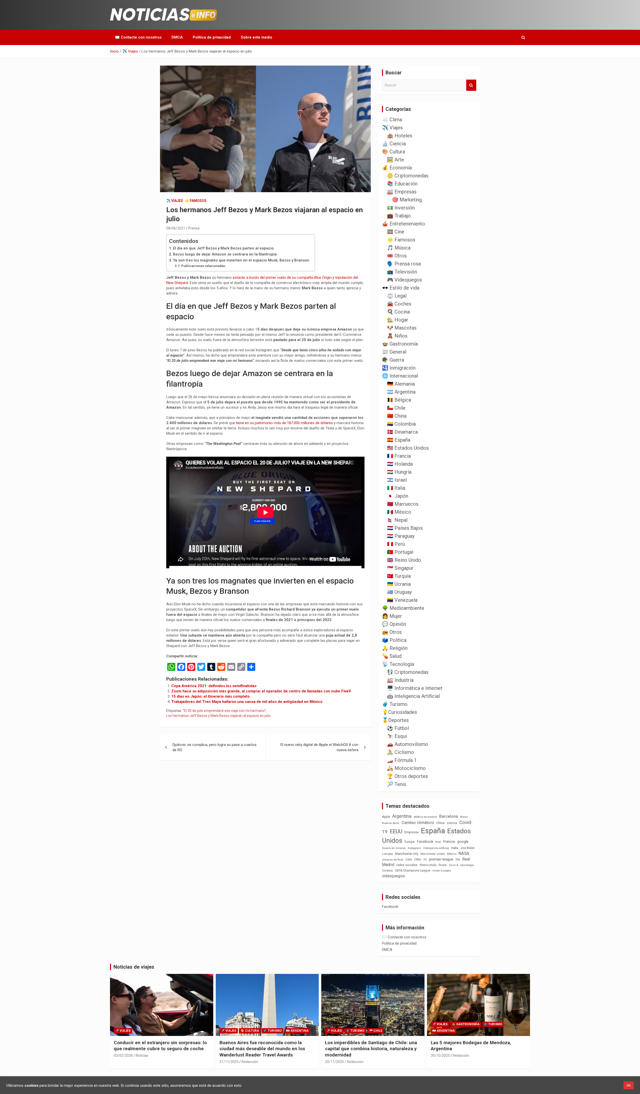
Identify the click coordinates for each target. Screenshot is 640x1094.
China (440, 823)
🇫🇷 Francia (399, 456)
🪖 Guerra (393, 360)
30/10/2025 (440, 1055)
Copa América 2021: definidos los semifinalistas (213, 686)
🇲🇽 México (399, 512)
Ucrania (387, 870)
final (438, 842)
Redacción (250, 1062)
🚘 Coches (399, 304)
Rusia (442, 865)
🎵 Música (398, 248)
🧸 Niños (397, 336)
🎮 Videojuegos (404, 280)
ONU (417, 859)
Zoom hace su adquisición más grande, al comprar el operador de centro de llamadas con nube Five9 (261, 691)
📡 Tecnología (398, 664)
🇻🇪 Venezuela (402, 600)
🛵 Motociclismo (406, 768)
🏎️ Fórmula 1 (402, 760)
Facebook (425, 841)
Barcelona (448, 816)
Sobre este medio (256, 37)
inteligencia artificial (436, 848)
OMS (409, 859)
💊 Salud (392, 656)
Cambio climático (418, 822)
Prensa (194, 228)
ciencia (452, 823)
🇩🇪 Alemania (401, 384)
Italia (454, 848)
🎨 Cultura (393, 152)
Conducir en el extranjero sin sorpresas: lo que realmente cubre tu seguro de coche (160, 1046)
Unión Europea (441, 870)
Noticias (142, 1055)
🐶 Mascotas (401, 328)
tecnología (467, 865)
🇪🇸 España (398, 440)
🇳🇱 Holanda (400, 464)
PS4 (458, 859)
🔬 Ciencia (394, 144)
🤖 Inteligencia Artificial (413, 696)
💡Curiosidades (399, 712)
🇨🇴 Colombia (401, 424)
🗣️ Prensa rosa (404, 264)
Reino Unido (428, 865)
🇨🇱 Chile (396, 408)
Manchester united (432, 854)
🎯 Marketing (407, 200)
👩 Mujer (392, 616)
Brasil (464, 816)
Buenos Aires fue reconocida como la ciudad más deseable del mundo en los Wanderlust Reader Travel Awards (262, 1049)
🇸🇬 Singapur (400, 568)
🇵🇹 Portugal (400, 552)
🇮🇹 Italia (396, 488)
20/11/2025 (334, 1062)
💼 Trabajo (399, 216)
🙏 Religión (395, 648)
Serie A (453, 865)
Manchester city (406, 854)
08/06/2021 (175, 228)
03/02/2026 (123, 1055)
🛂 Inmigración (399, 368)
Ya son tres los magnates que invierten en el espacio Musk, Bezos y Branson (241, 260)
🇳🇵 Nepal (397, 520)
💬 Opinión (394, 624)
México (451, 854)
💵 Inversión (401, 208)
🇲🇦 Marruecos (402, 504)
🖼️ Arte (395, 160)
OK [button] (628, 1085)
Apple (386, 816)
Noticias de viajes (134, 967)
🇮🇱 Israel (397, 480)
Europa (409, 842)
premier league (441, 859)
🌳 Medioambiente (403, 608)
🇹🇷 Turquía (399, 576)
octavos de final (392, 859)
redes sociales (407, 865)
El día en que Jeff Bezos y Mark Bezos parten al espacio (223, 248)
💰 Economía (397, 168)
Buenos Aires (390, 823)
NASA (463, 853)
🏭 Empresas (401, 192)
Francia (449, 842)
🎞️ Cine (395, 232)
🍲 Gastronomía (400, 344)
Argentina (402, 816)
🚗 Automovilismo (407, 744)
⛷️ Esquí (397, 736)
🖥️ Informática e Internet (414, 688)
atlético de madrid (425, 816)
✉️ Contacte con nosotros (138, 37)
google (462, 842)
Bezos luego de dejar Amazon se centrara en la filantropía (225, 254)
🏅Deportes (395, 720)
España (433, 831)
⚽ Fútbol (398, 728)
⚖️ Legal (396, 296)
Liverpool (387, 854)
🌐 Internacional (400, 376)
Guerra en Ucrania (394, 848)
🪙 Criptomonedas (407, 176)
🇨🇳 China (396, 416)
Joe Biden (467, 848)
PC (425, 859)
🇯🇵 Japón (397, 496)
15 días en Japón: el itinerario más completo (210, 696)
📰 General (394, 352)
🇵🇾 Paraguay (400, 536)
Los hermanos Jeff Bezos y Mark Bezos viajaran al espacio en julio (218, 716)
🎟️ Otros (397, 256)
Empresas (411, 832)
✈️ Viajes (174, 201)
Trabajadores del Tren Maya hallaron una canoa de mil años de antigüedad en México (246, 701)
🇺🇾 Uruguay (399, 592)
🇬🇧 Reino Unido (404, 560)
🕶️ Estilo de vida (400, 288)
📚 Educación (402, 184)
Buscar (471, 85)
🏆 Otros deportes (407, 776)
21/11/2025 (229, 1062)
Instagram (414, 848)
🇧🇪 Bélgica (399, 400)
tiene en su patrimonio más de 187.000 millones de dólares (284, 423)
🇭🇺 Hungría (399, 472)
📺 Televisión (402, 272)
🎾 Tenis (396, 784)
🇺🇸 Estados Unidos (408, 448)
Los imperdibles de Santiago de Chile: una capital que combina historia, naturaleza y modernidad (371, 1049)
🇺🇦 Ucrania (399, 584)
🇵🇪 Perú (396, 544)
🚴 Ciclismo (400, 752)
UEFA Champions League (412, 870)
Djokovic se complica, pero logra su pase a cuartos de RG (214, 747)
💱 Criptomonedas (407, 672)
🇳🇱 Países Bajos (405, 528)
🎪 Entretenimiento (403, 224)
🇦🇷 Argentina (401, 392)
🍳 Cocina (398, 312)
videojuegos (393, 875)
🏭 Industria (400, 680)
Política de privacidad (212, 37)
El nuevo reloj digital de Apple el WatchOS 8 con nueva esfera (319, 747)
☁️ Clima (392, 120)
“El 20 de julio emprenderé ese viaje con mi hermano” (224, 711)
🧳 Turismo (395, 704)
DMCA (177, 37)
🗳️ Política (394, 640)
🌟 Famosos (195, 201)
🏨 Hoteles (399, 136)
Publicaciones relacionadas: (203, 266)
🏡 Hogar (397, 320)
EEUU (396, 831)
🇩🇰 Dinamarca (402, 432)
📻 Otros (392, 632)
